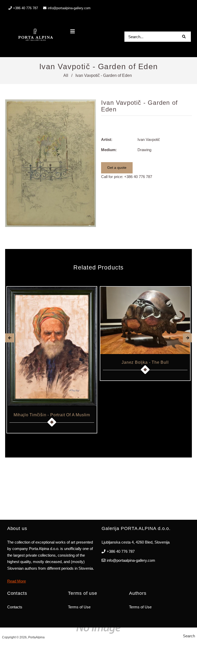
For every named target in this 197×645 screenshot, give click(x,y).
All (65, 75)
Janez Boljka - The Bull (145, 362)
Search (189, 636)
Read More (16, 581)
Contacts (14, 607)
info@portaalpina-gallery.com (69, 8)
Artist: (106, 139)
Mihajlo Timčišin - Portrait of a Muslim (52, 415)
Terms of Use (79, 607)
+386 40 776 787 (138, 176)
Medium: (109, 150)
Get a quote (116, 167)
